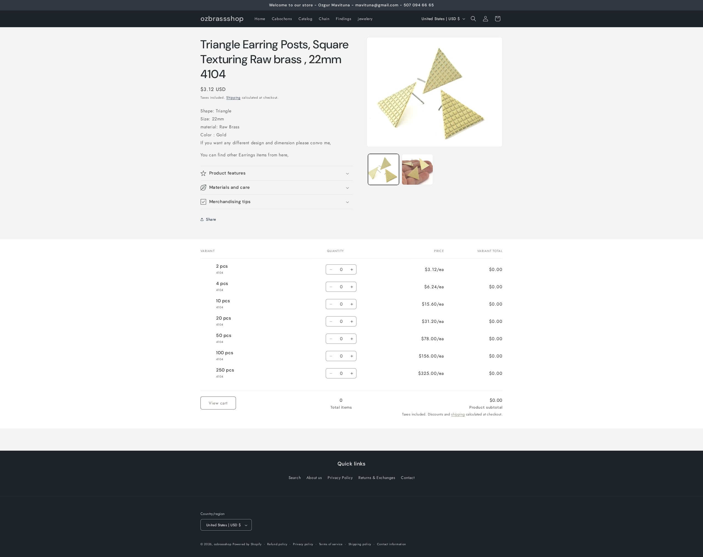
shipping (458, 414)
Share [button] (211, 219)
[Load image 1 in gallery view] (383, 169)
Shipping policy (360, 544)
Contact (407, 477)
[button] (473, 19)
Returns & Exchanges (376, 477)
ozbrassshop (222, 544)
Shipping (233, 97)
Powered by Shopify (247, 544)
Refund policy (277, 544)
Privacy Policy (340, 477)
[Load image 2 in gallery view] (417, 169)
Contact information (391, 544)
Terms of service (331, 544)
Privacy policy (303, 544)
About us (314, 477)
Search (295, 477)
